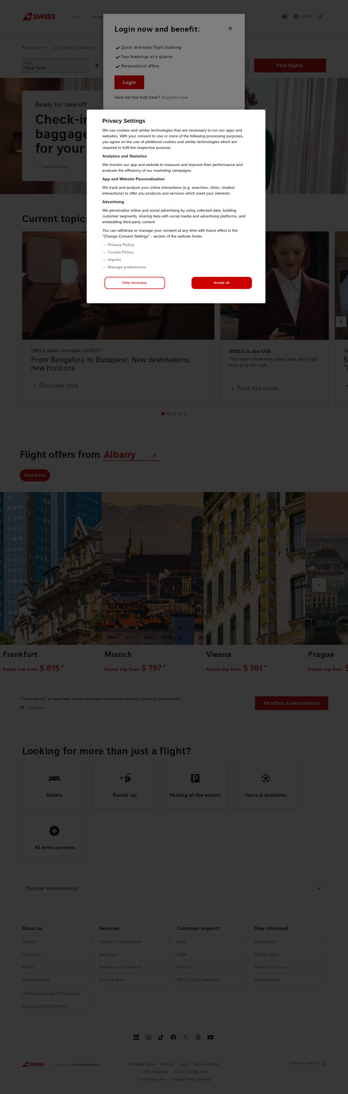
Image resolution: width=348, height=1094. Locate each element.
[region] (176, 206)
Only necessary (134, 282)
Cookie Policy (121, 252)
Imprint (114, 259)
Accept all (222, 282)
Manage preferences (127, 267)
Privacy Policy (121, 244)
